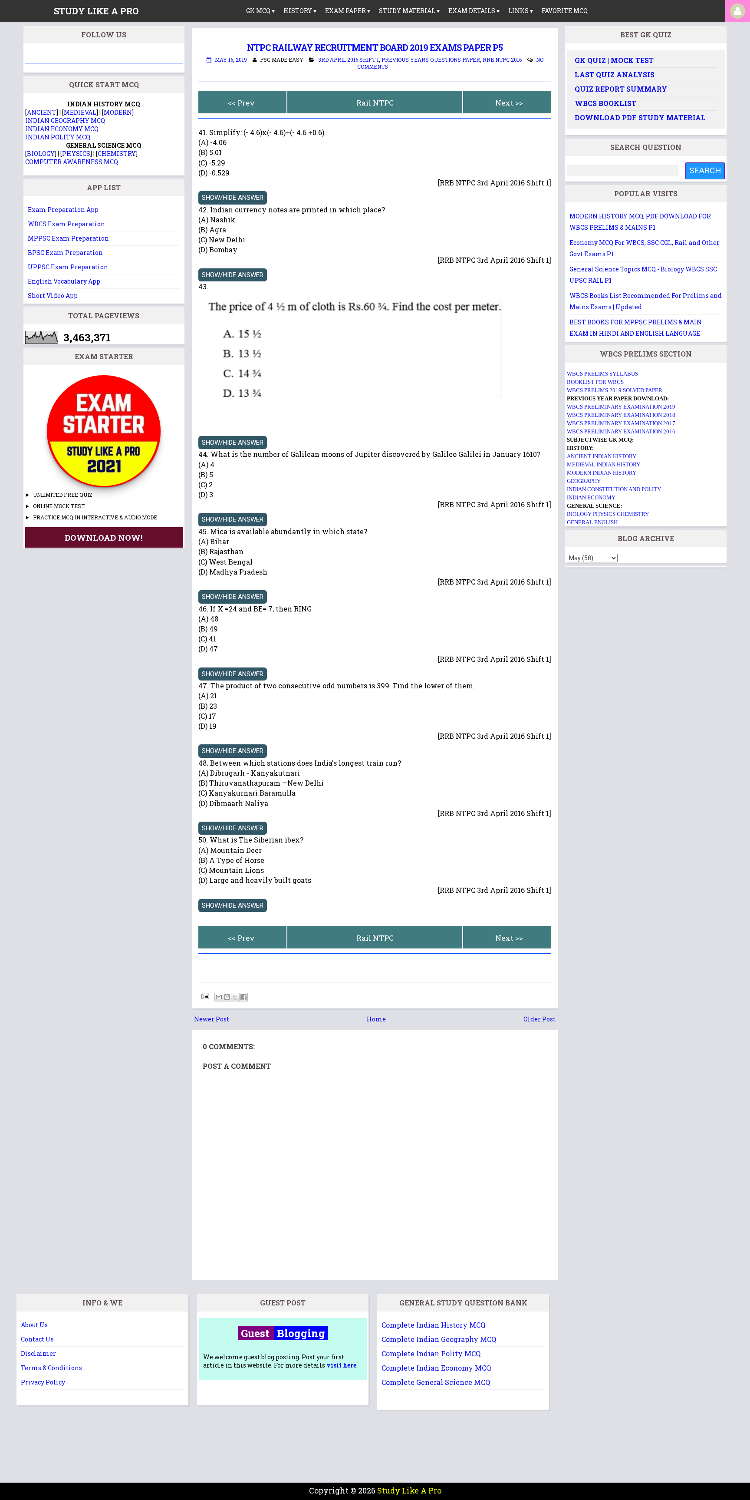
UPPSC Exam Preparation (68, 267)
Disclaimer (38, 1353)
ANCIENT (41, 112)
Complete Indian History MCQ (433, 1324)
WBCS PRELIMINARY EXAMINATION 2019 (621, 406)
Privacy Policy (43, 1382)
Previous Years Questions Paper (431, 59)
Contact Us (37, 1339)
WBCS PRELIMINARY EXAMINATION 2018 (621, 415)
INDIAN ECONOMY (591, 497)
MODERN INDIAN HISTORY (601, 472)
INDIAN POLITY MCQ (57, 137)
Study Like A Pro (409, 1490)
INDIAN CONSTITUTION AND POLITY (614, 489)
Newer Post (211, 1019)
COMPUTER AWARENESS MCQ (71, 162)
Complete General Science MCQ (436, 1382)
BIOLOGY (41, 153)
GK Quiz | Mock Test (614, 60)
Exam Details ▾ (474, 11)
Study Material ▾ (409, 11)
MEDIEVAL (80, 112)
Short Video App (53, 295)
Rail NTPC (375, 103)
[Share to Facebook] (243, 997)
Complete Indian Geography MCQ (439, 1339)
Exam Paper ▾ (347, 11)
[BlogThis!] (227, 997)
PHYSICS (76, 153)
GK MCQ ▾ (260, 11)
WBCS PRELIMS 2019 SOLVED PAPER (614, 390)
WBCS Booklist (605, 103)
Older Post (539, 1019)
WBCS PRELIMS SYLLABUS (602, 373)
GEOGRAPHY (584, 481)
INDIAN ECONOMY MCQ (62, 129)
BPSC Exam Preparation (65, 252)
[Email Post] (204, 996)
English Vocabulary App (64, 281)
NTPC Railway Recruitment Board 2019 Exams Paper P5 (375, 47)
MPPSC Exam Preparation (68, 238)
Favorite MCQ (565, 11)
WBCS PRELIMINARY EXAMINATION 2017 (621, 423)
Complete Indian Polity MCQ (431, 1353)
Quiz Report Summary (621, 88)
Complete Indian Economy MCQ (436, 1367)
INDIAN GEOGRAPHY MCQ (65, 120)
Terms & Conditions (51, 1368)
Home (376, 1019)
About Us (34, 1325)
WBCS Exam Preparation (66, 224)
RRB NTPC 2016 (502, 59)
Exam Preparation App (63, 209)
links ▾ (520, 11)
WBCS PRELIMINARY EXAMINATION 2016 (621, 431)
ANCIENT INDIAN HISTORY (601, 456)
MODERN (118, 112)
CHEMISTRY (117, 153)
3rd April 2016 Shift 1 (348, 59)
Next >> (509, 103)
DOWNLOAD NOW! (104, 537)
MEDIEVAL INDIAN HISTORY (603, 464)
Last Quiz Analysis (615, 74)
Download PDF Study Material (640, 117)
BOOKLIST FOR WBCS (595, 382)
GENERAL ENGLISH (592, 522)
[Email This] (218, 997)
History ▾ (299, 11)
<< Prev (241, 103)
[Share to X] (235, 997)
